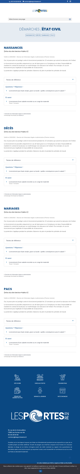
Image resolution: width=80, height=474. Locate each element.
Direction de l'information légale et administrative (18, 113)
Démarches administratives (17, 397)
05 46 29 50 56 (13, 435)
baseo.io (21, 115)
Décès (38, 35)
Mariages (45, 35)
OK (40, 471)
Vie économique (62, 396)
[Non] (78, 469)
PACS (52, 35)
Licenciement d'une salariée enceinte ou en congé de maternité (29, 101)
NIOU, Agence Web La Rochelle (61, 463)
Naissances (30, 35)
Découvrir (17, 383)
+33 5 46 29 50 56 (15, 1)
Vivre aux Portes (40, 383)
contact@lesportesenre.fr (17, 437)
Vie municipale (62, 383)
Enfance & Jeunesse (40, 396)
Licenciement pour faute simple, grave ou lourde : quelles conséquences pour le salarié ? (37, 91)
